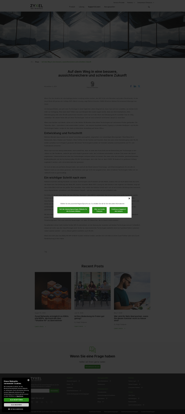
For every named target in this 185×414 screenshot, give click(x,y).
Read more (20, 396)
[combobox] (28, 380)
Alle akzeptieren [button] (16, 399)
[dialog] (16, 395)
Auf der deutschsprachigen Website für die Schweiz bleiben (73, 210)
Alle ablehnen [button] (16, 405)
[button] (16, 409)
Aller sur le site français (99, 210)
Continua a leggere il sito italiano (118, 210)
